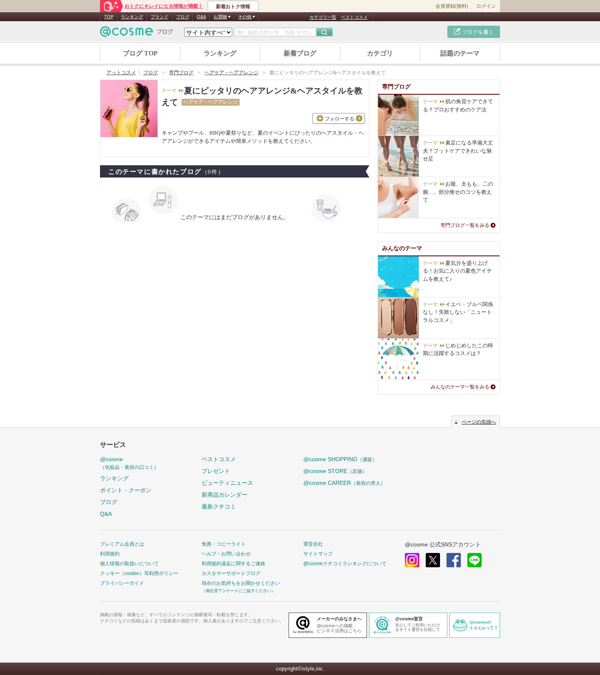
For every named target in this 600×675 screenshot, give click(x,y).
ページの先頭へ (479, 422)
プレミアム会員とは (122, 544)
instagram (412, 560)
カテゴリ (380, 53)
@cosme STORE (335, 471)
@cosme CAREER (344, 483)
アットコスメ (121, 72)
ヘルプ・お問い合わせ (226, 554)
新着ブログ (300, 53)
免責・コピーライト (224, 544)
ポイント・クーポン (125, 490)
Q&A (201, 16)
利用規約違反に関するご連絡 (233, 563)
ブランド (160, 16)
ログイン (486, 6)
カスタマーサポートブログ (231, 573)
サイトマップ (318, 554)
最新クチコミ (219, 506)
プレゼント (216, 471)
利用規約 (110, 554)
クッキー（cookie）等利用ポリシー (139, 573)
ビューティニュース (227, 483)
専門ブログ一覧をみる (464, 225)
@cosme (129, 463)
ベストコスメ (354, 17)
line (474, 560)
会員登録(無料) (452, 6)
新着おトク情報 (233, 6)
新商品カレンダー (224, 494)
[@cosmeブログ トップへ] (136, 31)
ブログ (182, 16)
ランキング (132, 16)
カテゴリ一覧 (322, 17)
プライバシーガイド (122, 583)
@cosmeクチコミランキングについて (345, 563)
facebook (454, 560)
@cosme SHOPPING (340, 459)
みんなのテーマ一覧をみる (460, 387)
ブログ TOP (140, 53)
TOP (108, 16)
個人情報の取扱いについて (129, 563)
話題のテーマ (460, 53)
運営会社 (313, 544)
